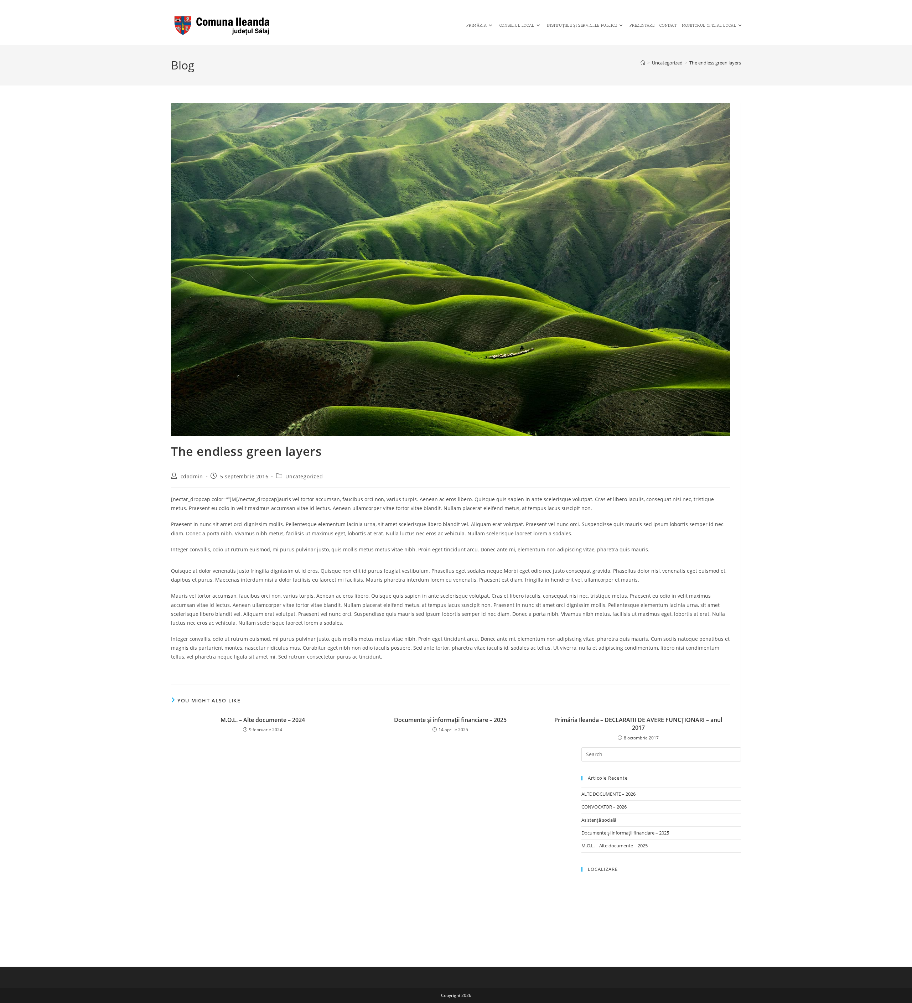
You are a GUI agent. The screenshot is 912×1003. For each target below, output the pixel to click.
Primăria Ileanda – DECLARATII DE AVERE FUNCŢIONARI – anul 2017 (638, 724)
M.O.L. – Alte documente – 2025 (614, 845)
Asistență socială (598, 820)
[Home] (643, 62)
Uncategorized (304, 476)
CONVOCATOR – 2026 (604, 807)
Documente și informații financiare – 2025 (450, 720)
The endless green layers (715, 62)
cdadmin (192, 476)
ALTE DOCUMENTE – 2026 (608, 794)
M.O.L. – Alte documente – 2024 (263, 720)
